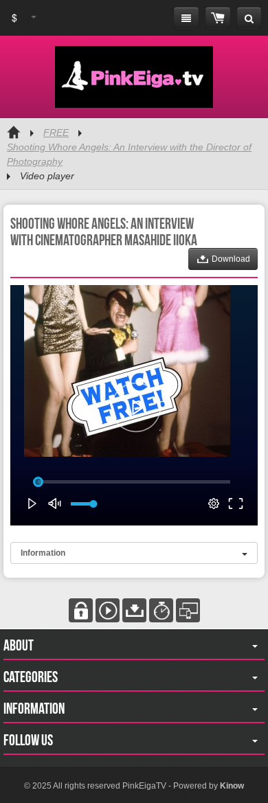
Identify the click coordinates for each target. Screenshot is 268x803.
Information (43, 553)
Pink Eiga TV (134, 77)
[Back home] (14, 132)
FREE (56, 132)
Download (230, 259)
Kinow (232, 786)
